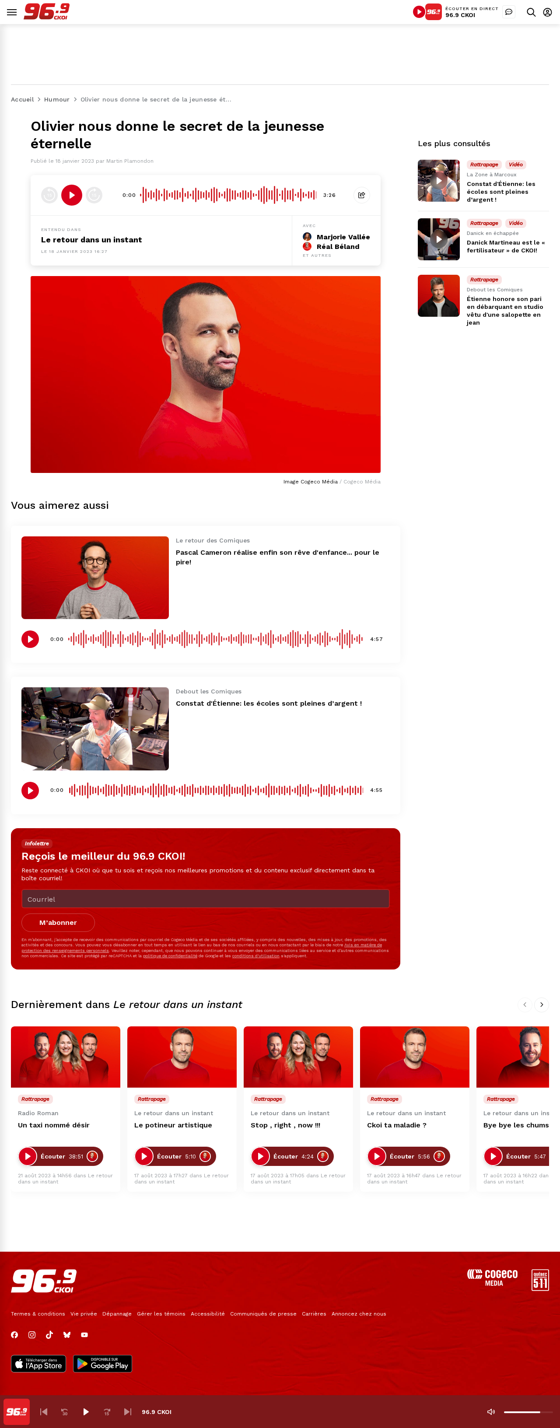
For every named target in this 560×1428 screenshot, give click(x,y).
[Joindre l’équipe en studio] (508, 11)
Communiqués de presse (263, 1314)
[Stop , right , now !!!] (298, 1057)
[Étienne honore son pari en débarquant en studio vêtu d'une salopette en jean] (439, 296)
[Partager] (362, 195)
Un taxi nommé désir (54, 1125)
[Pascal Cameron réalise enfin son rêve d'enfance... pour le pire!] (95, 577)
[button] (43, 1412)
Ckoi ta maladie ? (397, 1125)
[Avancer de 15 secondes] (94, 195)
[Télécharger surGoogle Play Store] (102, 1364)
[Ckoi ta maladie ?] (414, 1057)
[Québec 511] (540, 1288)
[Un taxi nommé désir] (65, 1057)
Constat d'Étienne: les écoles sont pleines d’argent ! (269, 703)
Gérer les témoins (161, 1314)
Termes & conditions (38, 1314)
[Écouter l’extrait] (71, 195)
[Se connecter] (547, 12)
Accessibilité (208, 1314)
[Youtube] (84, 1334)
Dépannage (117, 1314)
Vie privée (83, 1314)
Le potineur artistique (173, 1125)
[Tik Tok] (49, 1334)
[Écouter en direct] (419, 12)
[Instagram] (31, 1334)
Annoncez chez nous (359, 1314)
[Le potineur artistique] (182, 1057)
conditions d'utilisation (256, 955)
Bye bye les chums (516, 1125)
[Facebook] (14, 1334)
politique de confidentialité (170, 955)
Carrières (314, 1314)
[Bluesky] (66, 1334)
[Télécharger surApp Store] (38, 1364)
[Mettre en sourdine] (491, 1412)
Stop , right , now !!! (285, 1125)
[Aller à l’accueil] (47, 17)
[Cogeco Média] (492, 1283)
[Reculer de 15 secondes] (49, 195)
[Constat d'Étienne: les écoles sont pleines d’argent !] (95, 728)
